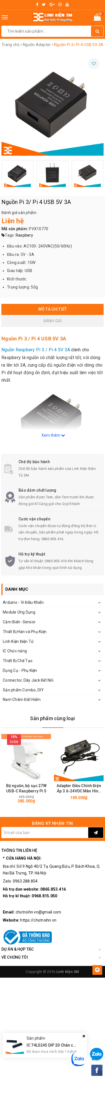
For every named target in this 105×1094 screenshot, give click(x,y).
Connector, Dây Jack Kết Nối (28, 680)
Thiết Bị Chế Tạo (17, 660)
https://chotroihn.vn (38, 920)
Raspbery (24, 235)
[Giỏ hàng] (97, 18)
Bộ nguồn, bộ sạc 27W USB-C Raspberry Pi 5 (26, 788)
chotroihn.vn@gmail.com (38, 912)
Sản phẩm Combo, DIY (23, 690)
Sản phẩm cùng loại (52, 718)
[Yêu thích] (93, 63)
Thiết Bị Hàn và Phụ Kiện (24, 631)
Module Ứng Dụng (19, 612)
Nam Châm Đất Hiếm (22, 699)
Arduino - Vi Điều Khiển (23, 602)
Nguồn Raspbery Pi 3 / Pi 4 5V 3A (35, 349)
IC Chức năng (15, 651)
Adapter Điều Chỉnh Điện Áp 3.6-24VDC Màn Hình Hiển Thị (79, 788)
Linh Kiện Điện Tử (18, 641)
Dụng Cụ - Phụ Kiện (20, 670)
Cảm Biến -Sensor (19, 622)
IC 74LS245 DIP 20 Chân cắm (53, 1045)
